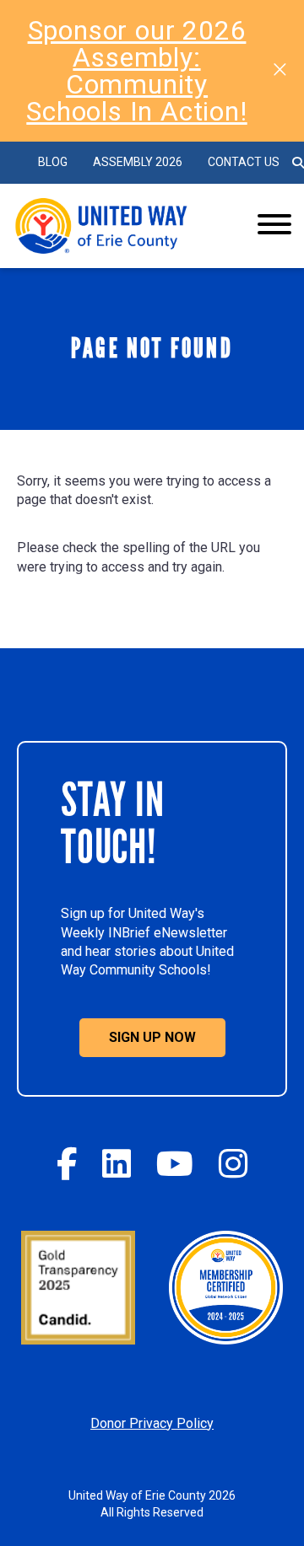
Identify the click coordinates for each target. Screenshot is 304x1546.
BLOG (53, 162)
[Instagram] (233, 1163)
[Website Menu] (274, 226)
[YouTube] (174, 1163)
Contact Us (244, 162)
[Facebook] (67, 1163)
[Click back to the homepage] (121, 226)
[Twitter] (116, 1163)
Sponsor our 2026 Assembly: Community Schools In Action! (136, 70)
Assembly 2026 (137, 162)
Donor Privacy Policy (152, 1423)
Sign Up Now (152, 1037)
